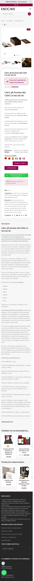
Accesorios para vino (16, 195)
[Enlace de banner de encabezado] (16, 2)
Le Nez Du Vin (19, 21)
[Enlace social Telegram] (26, 215)
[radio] (6, 158)
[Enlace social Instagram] (17, 4)
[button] (3, 42)
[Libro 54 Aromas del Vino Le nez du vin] (24, 441)
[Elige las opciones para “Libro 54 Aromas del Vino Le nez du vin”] (27, 437)
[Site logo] (8, 9)
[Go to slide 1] (14, 55)
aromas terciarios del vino (15, 206)
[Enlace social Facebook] (15, 4)
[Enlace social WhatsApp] (24, 215)
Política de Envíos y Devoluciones (11, 528)
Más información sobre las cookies (11, 534)
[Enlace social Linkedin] (21, 215)
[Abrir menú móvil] (30, 9)
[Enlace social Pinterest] (19, 215)
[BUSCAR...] (29, 13)
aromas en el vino (10, 204)
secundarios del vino (16, 208)
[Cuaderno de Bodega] (8, 472)
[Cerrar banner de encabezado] (30, 2)
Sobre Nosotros (6, 540)
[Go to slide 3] (18, 55)
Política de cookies (6, 531)
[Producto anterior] (2, 25)
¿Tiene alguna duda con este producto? (17, 175)
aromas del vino (22, 202)
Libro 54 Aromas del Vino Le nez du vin (24, 450)
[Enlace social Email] (17, 215)
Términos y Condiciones (8, 537)
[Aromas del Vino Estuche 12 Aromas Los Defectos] (8, 441)
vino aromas (17, 210)
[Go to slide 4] (19, 55)
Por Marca (10, 21)
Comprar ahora (11, 168)
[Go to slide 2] (16, 55)
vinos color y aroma (15, 212)
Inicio (2, 21)
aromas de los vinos (17, 200)
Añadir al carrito (20, 163)
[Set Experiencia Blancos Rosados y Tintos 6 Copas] (24, 472)
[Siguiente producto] (7, 25)
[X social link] (14, 215)
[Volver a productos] (5, 25)
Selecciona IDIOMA (10, 156)
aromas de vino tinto (11, 202)
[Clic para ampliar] (5, 54)
